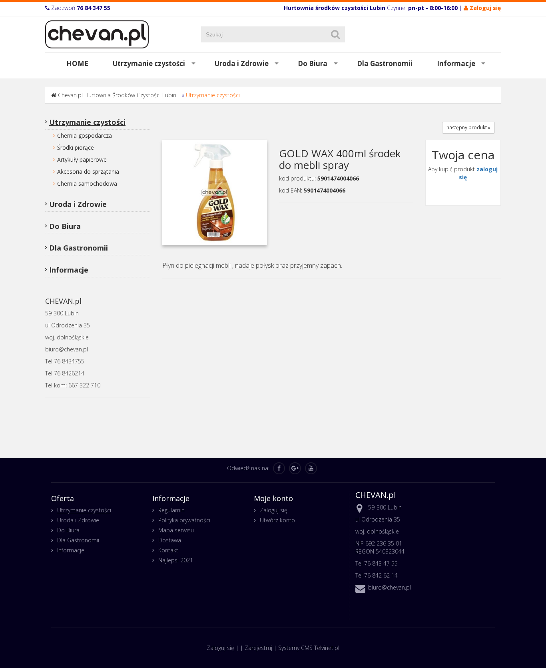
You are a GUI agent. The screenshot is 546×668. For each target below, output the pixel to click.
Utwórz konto (277, 520)
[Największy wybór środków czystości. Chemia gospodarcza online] (97, 34)
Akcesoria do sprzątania (88, 171)
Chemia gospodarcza (84, 135)
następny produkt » (468, 127)
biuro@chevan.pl (389, 587)
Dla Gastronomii (384, 63)
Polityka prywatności (184, 520)
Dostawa (169, 540)
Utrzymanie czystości (149, 63)
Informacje (456, 63)
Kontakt (168, 550)
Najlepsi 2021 (175, 560)
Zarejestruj (258, 648)
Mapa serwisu (176, 530)
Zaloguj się (273, 510)
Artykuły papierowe (82, 159)
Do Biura (312, 63)
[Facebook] (279, 468)
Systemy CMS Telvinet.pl (308, 648)
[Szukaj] (335, 34)
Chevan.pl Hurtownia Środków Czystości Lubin (117, 95)
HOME (77, 63)
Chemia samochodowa (87, 183)
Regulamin (171, 510)
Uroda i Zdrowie (242, 63)
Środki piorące (75, 147)
